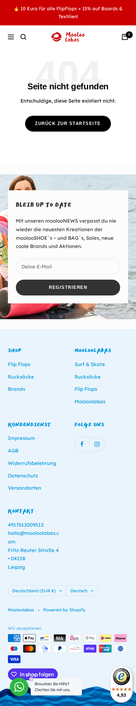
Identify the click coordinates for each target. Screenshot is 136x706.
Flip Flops (19, 364)
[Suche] (23, 37)
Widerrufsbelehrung (32, 463)
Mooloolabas (90, 401)
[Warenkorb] (124, 37)
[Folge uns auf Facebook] (82, 444)
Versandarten (24, 488)
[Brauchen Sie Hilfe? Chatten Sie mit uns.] (19, 687)
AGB (13, 450)
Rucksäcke (21, 377)
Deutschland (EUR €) (34, 590)
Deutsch (78, 590)
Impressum (21, 438)
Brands (16, 389)
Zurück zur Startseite (68, 123)
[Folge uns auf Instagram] (96, 444)
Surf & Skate (90, 364)
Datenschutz (23, 476)
